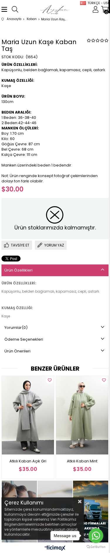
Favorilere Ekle (16, 380)
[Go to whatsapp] (96, 535)
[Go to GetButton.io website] (96, 547)
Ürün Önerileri (17, 351)
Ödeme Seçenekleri (23, 339)
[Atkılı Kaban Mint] (49, 415)
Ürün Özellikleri (18, 270)
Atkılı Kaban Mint (49, 461)
